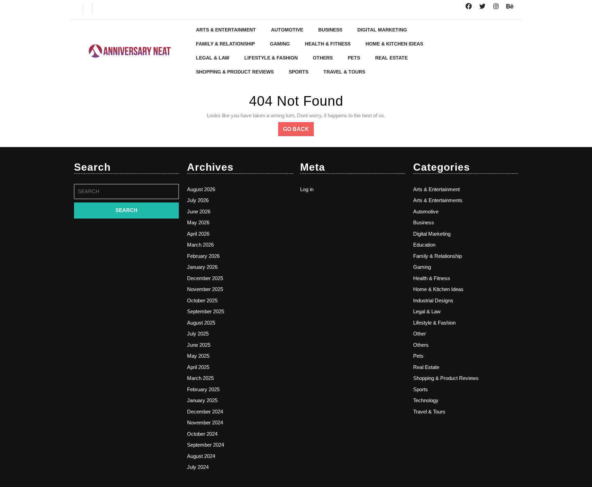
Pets (354, 58)
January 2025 (202, 400)
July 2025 (198, 334)
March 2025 (200, 378)
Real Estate (391, 58)
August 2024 (201, 456)
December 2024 (205, 411)
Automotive (287, 29)
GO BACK (298, 131)
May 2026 (198, 222)
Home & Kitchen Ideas (394, 44)
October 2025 (202, 300)
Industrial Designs (433, 300)
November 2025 (205, 289)
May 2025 (198, 356)
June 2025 (198, 345)
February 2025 (203, 389)
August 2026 (201, 189)
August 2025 (201, 323)
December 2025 (205, 278)
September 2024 (205, 445)
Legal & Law (212, 58)
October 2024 (202, 434)
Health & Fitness (327, 44)
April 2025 (198, 367)
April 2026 (198, 234)
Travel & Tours (344, 72)
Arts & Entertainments (438, 200)
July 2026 (198, 200)
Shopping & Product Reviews (235, 72)
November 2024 (205, 422)
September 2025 (205, 311)
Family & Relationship (225, 44)
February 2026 (203, 256)
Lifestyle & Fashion (271, 58)
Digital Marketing (382, 29)
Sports (298, 72)
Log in (306, 189)
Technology (426, 400)
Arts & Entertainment (226, 29)
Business (330, 29)
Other (419, 334)
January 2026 (202, 267)
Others (323, 58)
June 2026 (198, 211)
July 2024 (198, 467)
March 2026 (200, 245)
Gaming (280, 44)
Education (424, 245)
